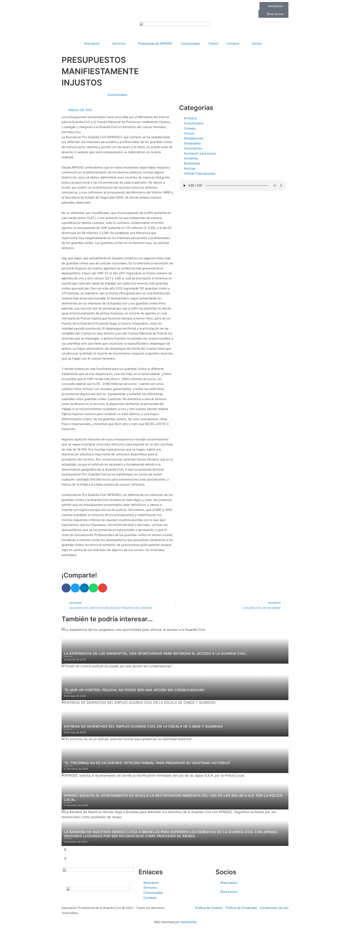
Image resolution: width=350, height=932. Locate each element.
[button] (66, 588)
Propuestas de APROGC (155, 43)
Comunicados (190, 43)
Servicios (119, 43)
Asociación (92, 43)
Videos (213, 43)
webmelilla (188, 922)
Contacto (232, 43)
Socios (257, 43)
